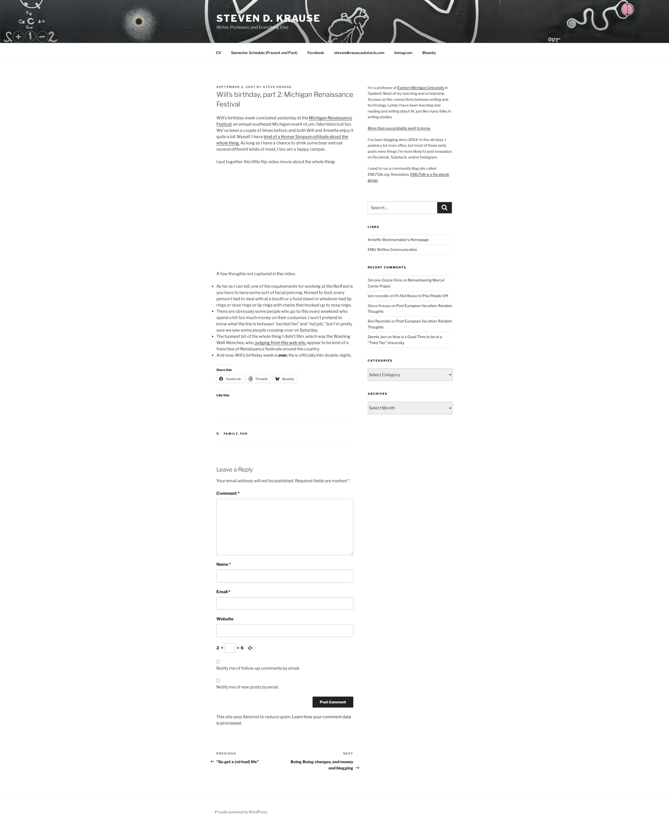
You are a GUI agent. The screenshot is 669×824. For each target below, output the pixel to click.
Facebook (315, 52)
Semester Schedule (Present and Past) (264, 52)
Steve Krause (277, 87)
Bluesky (429, 52)
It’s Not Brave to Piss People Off (421, 295)
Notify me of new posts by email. (247, 687)
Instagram (403, 52)
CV (218, 52)
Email (223, 591)
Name (223, 564)
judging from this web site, (280, 342)
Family (231, 433)
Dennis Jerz (377, 336)
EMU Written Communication (392, 249)
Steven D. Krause (268, 18)
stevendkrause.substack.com (359, 52)
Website (224, 618)
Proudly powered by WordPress (241, 812)
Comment (228, 493)
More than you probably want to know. (399, 128)
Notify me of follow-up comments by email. (258, 668)
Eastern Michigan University (420, 87)
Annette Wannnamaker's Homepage (398, 239)
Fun (244, 433)
